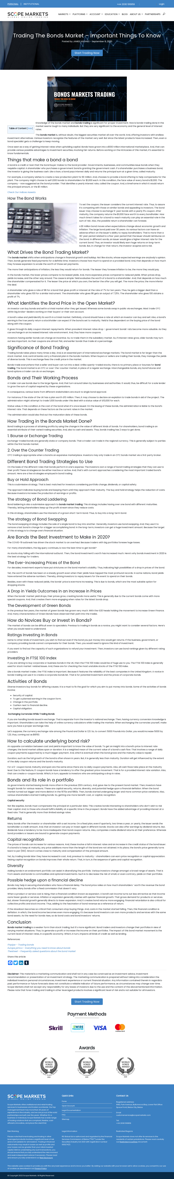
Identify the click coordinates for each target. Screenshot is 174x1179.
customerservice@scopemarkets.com (133, 1115)
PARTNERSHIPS (152, 14)
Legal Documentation (71, 1110)
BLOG (125, 14)
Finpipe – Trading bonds (20, 944)
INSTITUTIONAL (31, 4)
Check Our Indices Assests (21, 192)
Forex (64, 1101)
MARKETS (63, 14)
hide (30, 128)
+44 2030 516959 (125, 4)
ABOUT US (135, 14)
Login (161, 4)
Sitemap (65, 1119)
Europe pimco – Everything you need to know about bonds (38, 948)
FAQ (63, 1114)
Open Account (68, 1105)
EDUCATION (111, 14)
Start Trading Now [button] (87, 53)
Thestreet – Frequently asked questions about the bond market (41, 951)
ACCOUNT (95, 14)
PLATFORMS (79, 14)
